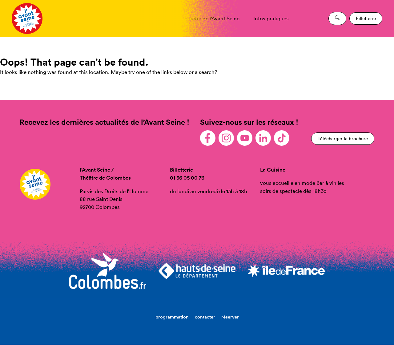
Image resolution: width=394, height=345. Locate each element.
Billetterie (366, 18)
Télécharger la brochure (343, 138)
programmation (172, 317)
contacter (205, 317)
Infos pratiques (271, 18)
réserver (230, 317)
